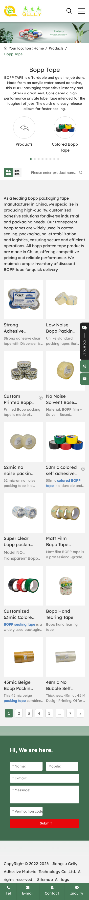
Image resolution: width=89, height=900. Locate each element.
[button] (31, 159)
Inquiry (76, 893)
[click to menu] (81, 11)
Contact (52, 893)
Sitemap (45, 879)
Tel (8, 893)
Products (56, 48)
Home (39, 48)
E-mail (28, 893)
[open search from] (69, 10)
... (59, 713)
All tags (62, 879)
